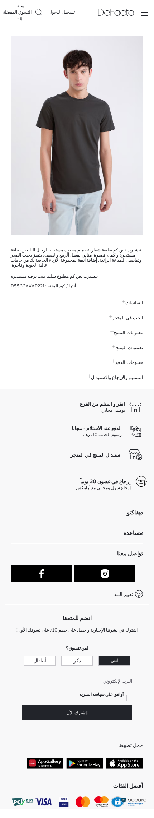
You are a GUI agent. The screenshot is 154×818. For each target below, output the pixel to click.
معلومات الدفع (129, 362)
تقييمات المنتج (129, 347)
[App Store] (124, 763)
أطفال (39, 660)
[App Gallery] (45, 763)
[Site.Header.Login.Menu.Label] (144, 12)
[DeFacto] (116, 12)
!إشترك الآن (77, 712)
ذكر (77, 660)
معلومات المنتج (128, 332)
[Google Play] (84, 763)
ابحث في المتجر (127, 317)
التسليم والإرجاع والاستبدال (117, 377)
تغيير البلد (123, 594)
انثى (114, 660)
